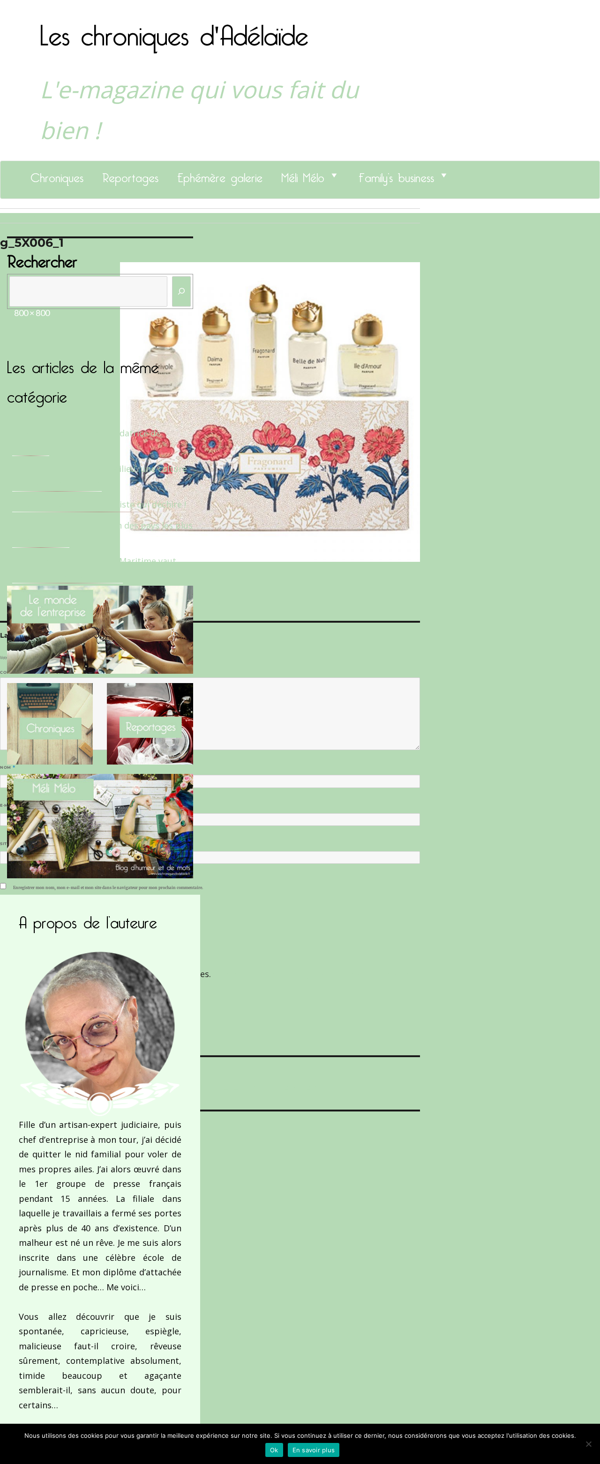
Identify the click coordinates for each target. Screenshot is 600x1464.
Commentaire (19, 672)
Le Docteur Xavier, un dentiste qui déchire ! (99, 504)
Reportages (130, 175)
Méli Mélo (302, 175)
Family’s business (396, 175)
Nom (7, 767)
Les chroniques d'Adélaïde (174, 29)
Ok (274, 1450)
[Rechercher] (181, 291)
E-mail (10, 805)
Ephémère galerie (219, 175)
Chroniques (56, 175)
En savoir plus (313, 1450)
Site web (10, 843)
